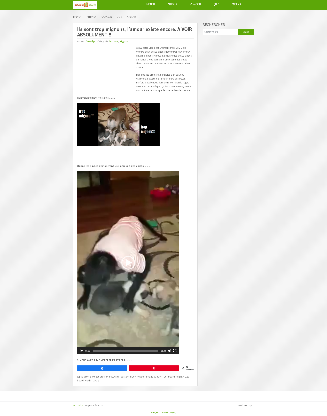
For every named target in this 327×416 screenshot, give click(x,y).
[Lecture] (81, 350)
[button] (128, 263)
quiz (119, 16)
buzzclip (90, 41)
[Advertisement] (105, 69)
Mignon (77, 16)
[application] (128, 262)
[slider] (125, 351)
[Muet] (169, 350)
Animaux (91, 16)
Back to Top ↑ (246, 405)
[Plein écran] (175, 350)
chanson (107, 16)
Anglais (131, 16)
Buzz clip (78, 405)
